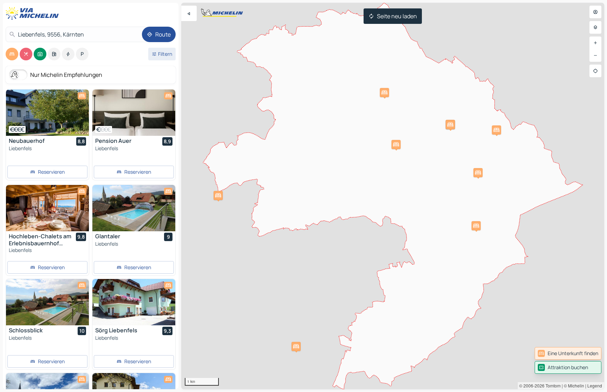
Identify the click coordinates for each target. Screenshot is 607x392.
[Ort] (595, 71)
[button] (478, 172)
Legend (594, 385)
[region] (392, 196)
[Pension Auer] (133, 112)
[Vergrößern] (595, 42)
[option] (12, 54)
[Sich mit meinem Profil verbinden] (595, 12)
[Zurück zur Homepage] (34, 13)
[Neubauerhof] (47, 112)
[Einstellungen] (595, 27)
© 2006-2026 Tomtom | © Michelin (551, 385)
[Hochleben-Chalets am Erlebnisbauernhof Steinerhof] (47, 208)
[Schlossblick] (47, 302)
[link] (568, 353)
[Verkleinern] (595, 55)
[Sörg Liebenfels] (133, 302)
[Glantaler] (133, 208)
